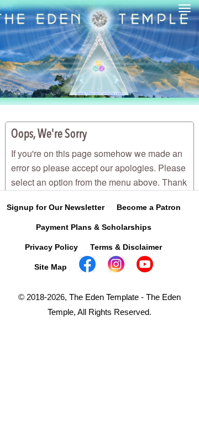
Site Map (50, 266)
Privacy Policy (51, 247)
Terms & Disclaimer (126, 247)
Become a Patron (149, 207)
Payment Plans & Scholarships (93, 227)
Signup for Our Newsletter (55, 207)
